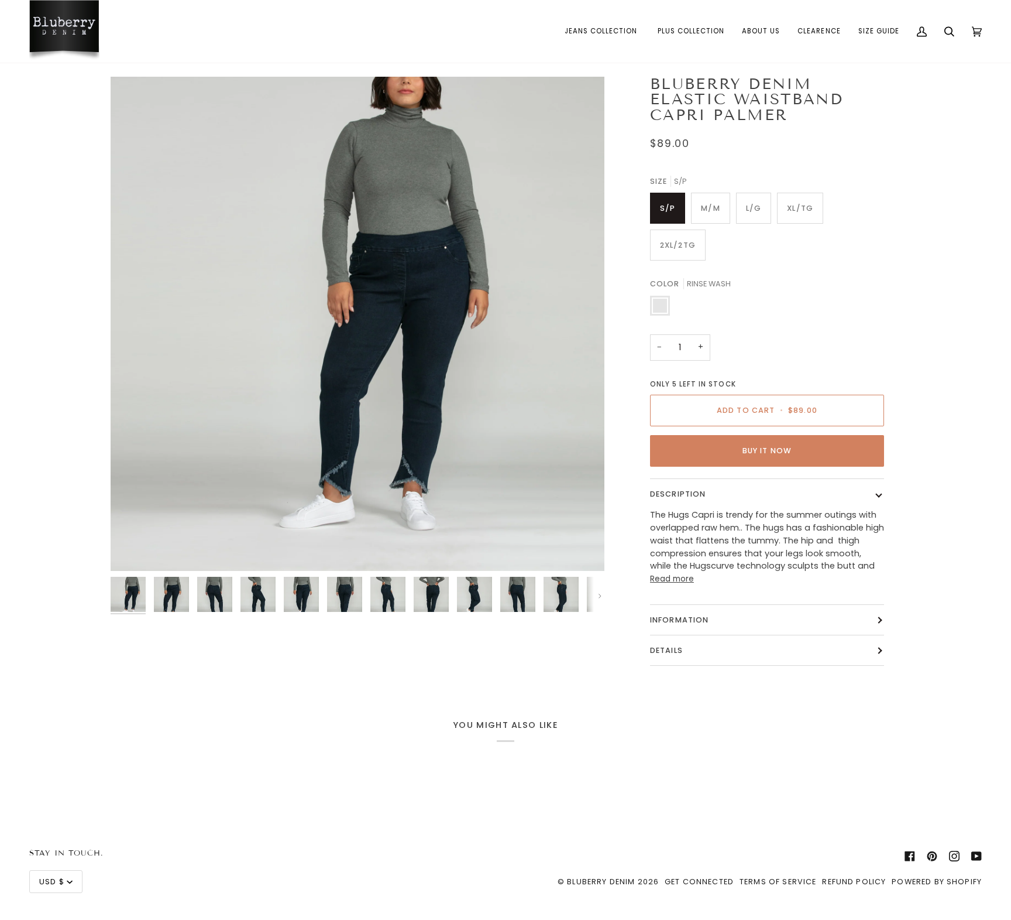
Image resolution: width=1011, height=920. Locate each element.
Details (666, 650)
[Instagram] (954, 856)
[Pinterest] (932, 856)
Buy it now (767, 451)
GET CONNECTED (699, 882)
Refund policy (854, 882)
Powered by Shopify (937, 882)
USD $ (51, 882)
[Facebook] (910, 856)
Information (679, 620)
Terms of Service (778, 882)
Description (678, 494)
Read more (672, 578)
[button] (602, 31)
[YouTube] (976, 856)
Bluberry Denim (601, 882)
